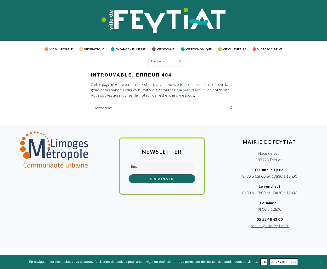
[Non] (321, 262)
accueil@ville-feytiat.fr (270, 226)
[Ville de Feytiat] (163, 31)
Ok (263, 261)
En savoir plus (284, 261)
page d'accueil (194, 90)
